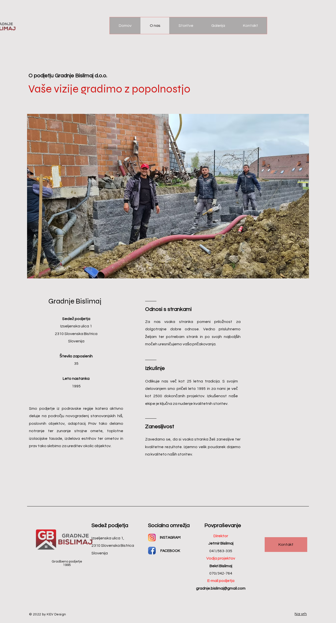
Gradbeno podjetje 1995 (67, 563)
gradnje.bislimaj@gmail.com (220, 588)
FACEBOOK (170, 551)
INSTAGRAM (170, 537)
